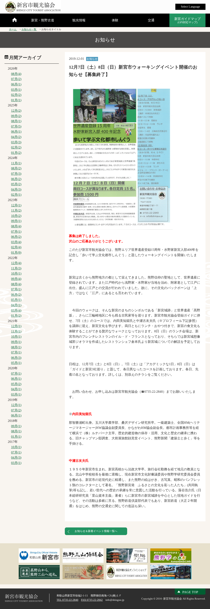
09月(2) (16, 116)
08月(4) (16, 74)
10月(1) (16, 273)
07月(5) (16, 126)
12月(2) (16, 110)
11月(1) (16, 163)
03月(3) (16, 142)
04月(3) (16, 189)
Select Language (190, 6)
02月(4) (16, 247)
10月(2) (16, 216)
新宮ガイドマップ (187, 20)
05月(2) (16, 184)
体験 (115, 20)
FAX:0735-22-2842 (92, 599)
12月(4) (16, 263)
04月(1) (16, 305)
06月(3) (16, 357)
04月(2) (16, 137)
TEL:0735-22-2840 (67, 599)
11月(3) (16, 268)
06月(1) (16, 84)
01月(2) (16, 152)
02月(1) (16, 194)
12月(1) (16, 205)
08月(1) (16, 121)
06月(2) (16, 179)
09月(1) (16, 221)
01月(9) (16, 252)
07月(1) (16, 231)
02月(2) (16, 95)
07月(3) (16, 173)
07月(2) (16, 79)
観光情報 (79, 20)
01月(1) (16, 100)
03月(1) (16, 89)
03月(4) (16, 242)
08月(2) (16, 168)
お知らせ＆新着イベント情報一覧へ (96, 531)
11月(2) (16, 210)
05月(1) (16, 300)
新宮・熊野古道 (42, 20)
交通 (151, 20)
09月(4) (16, 279)
